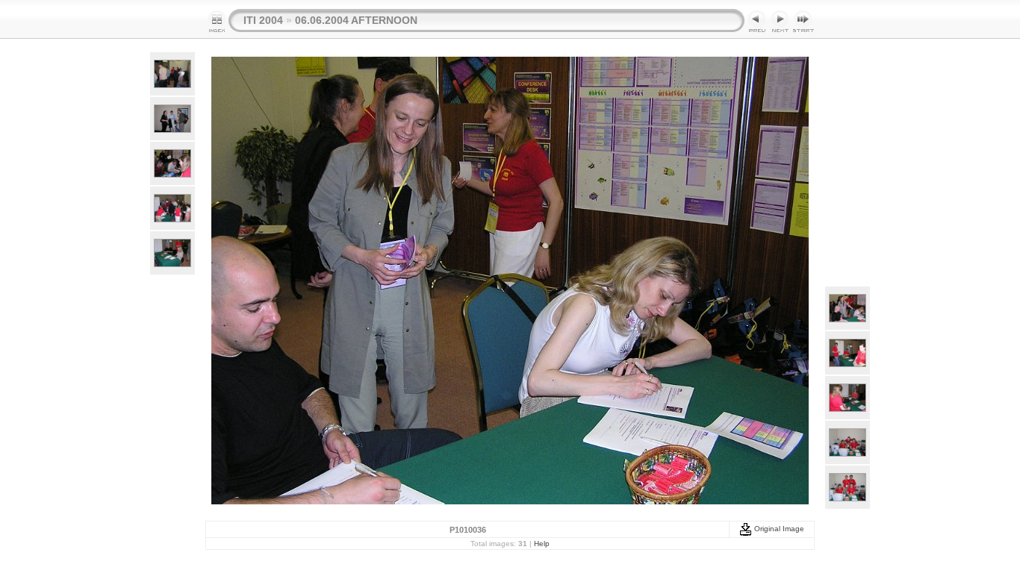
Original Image (778, 529)
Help (542, 543)
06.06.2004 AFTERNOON (356, 20)
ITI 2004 (263, 20)
